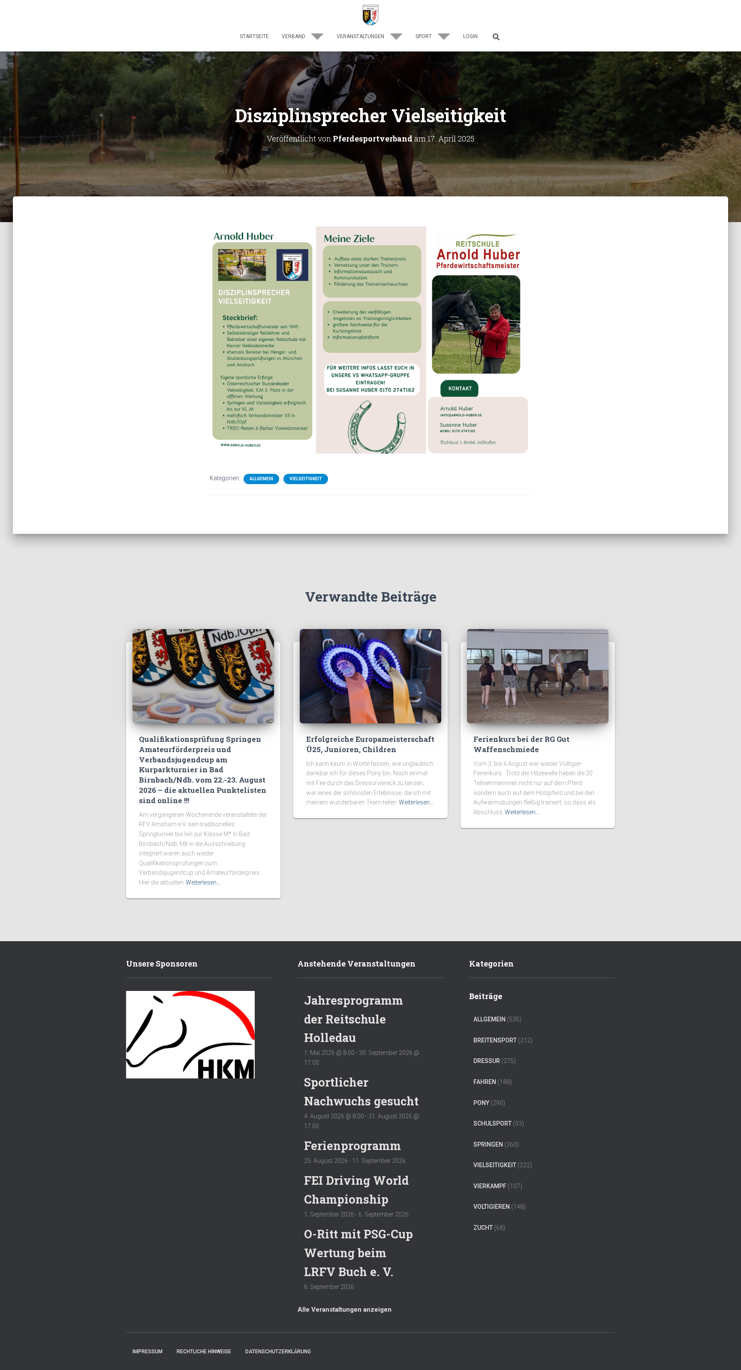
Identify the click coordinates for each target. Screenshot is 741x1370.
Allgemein (261, 478)
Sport (424, 36)
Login (470, 36)
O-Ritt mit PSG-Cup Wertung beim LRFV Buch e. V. (358, 1252)
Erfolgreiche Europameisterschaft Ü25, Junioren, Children (370, 744)
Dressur (486, 1060)
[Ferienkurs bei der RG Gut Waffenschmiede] (537, 675)
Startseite (254, 36)
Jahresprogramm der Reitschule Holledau (353, 1019)
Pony (481, 1102)
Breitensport (495, 1040)
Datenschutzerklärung (278, 1352)
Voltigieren (491, 1206)
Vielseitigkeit (305, 478)
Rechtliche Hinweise (204, 1352)
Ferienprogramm (352, 1145)
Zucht (483, 1227)
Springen (488, 1144)
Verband (294, 36)
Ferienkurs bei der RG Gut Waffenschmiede (521, 744)
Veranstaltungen (361, 36)
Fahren (484, 1081)
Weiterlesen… (203, 882)
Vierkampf (489, 1186)
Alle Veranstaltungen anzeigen (345, 1309)
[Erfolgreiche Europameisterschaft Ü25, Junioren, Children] (370, 675)
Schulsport (492, 1123)
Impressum (148, 1352)
